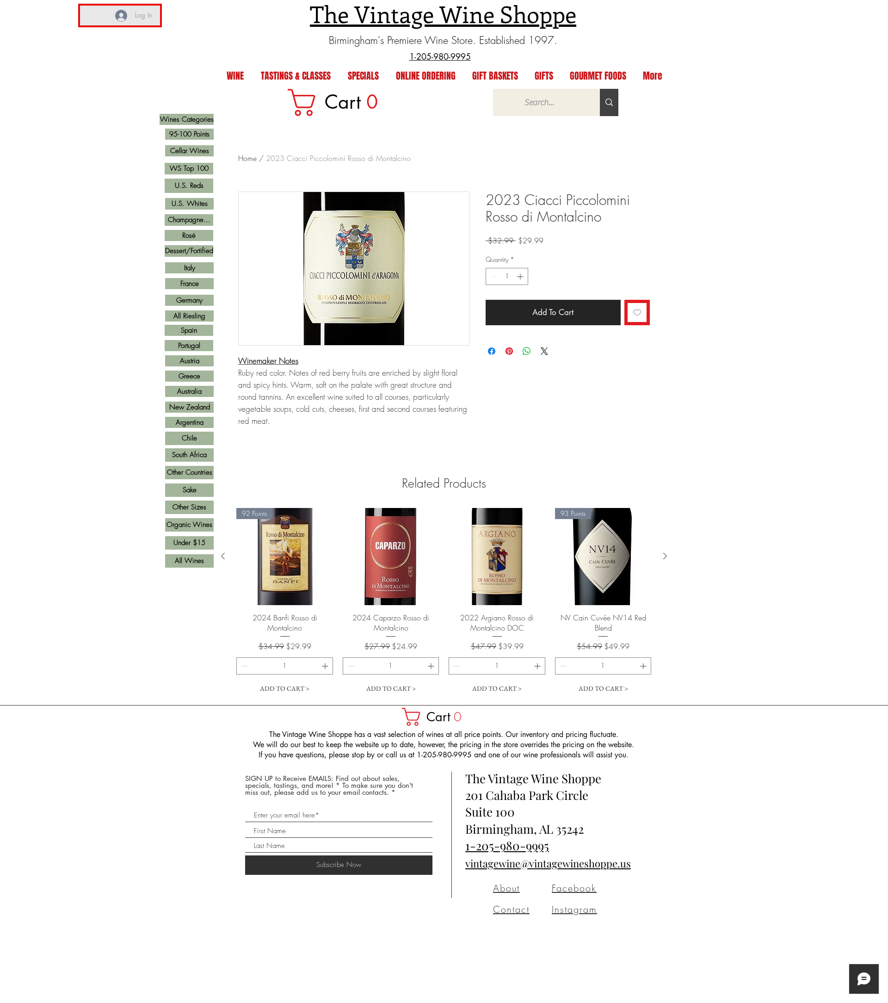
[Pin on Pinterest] (509, 351)
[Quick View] (391, 556)
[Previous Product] (222, 556)
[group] (444, 602)
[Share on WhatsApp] (526, 351)
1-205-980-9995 (507, 845)
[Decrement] (493, 276)
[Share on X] (544, 351)
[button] (436, 717)
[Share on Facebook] (491, 351)
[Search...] (609, 102)
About (506, 888)
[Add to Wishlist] (637, 313)
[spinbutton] (507, 276)
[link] (339, 102)
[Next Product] (665, 556)
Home (247, 158)
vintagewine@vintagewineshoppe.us (548, 863)
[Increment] (521, 276)
